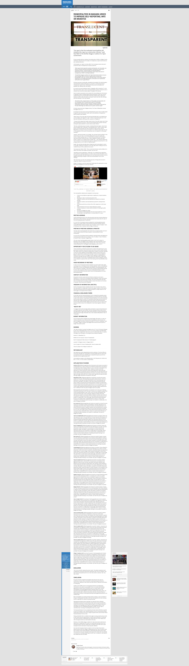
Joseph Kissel (105, 47)
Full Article (68, 571)
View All (119, 574)
